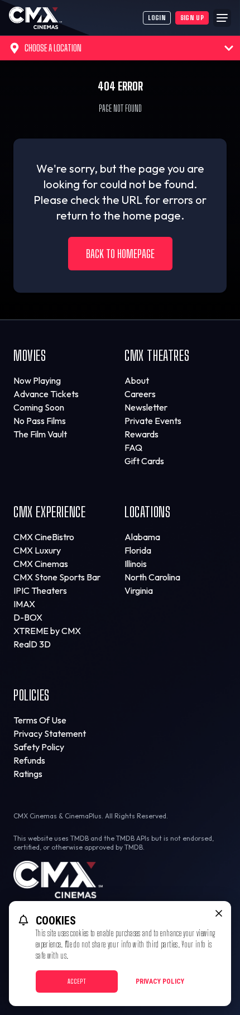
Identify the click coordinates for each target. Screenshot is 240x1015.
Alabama (142, 536)
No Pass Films (39, 420)
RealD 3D (32, 644)
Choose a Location (53, 47)
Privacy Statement (49, 733)
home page (152, 215)
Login (157, 17)
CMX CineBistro (43, 536)
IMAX (24, 603)
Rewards (141, 434)
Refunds (29, 760)
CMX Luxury (37, 550)
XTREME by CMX (47, 630)
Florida (137, 550)
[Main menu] (222, 18)
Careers (140, 393)
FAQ (133, 447)
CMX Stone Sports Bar (56, 577)
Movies (29, 355)
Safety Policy (38, 746)
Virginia (138, 590)
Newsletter (145, 407)
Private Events (152, 420)
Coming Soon (38, 407)
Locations (147, 512)
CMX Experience (49, 512)
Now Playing (37, 380)
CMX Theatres (156, 355)
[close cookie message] (218, 913)
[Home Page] (76, 18)
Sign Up (192, 17)
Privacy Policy (160, 981)
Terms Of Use (39, 720)
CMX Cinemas (40, 563)
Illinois (135, 563)
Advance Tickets (46, 393)
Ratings (27, 773)
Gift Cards (144, 460)
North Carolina (152, 577)
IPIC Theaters (40, 590)
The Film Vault (40, 434)
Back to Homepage (120, 253)
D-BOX (27, 617)
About (136, 380)
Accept (77, 981)
